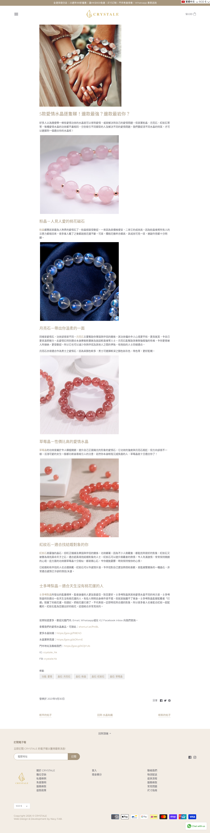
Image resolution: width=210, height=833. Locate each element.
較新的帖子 (164, 715)
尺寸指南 (152, 790)
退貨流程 (152, 778)
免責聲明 (41, 782)
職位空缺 (41, 774)
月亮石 (80, 336)
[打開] (16, 14)
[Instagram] (194, 757)
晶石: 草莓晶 (116, 676)
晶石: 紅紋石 (98, 676)
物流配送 (152, 774)
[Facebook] (190, 757)
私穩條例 (41, 778)
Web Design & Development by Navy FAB (38, 819)
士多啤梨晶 (45, 594)
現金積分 (97, 774)
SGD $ (19, 806)
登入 (94, 770)
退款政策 (41, 790)
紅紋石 (43, 553)
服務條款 (41, 786)
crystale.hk (50, 658)
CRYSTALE (41, 815)
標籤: (41, 670)
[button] (189, 1)
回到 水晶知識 (105, 715)
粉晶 (41, 229)
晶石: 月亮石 (64, 676)
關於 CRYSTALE (45, 770)
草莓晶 (43, 450)
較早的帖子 (45, 715)
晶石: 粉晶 (81, 676)
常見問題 (152, 786)
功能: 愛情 (47, 676)
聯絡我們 (152, 770)
